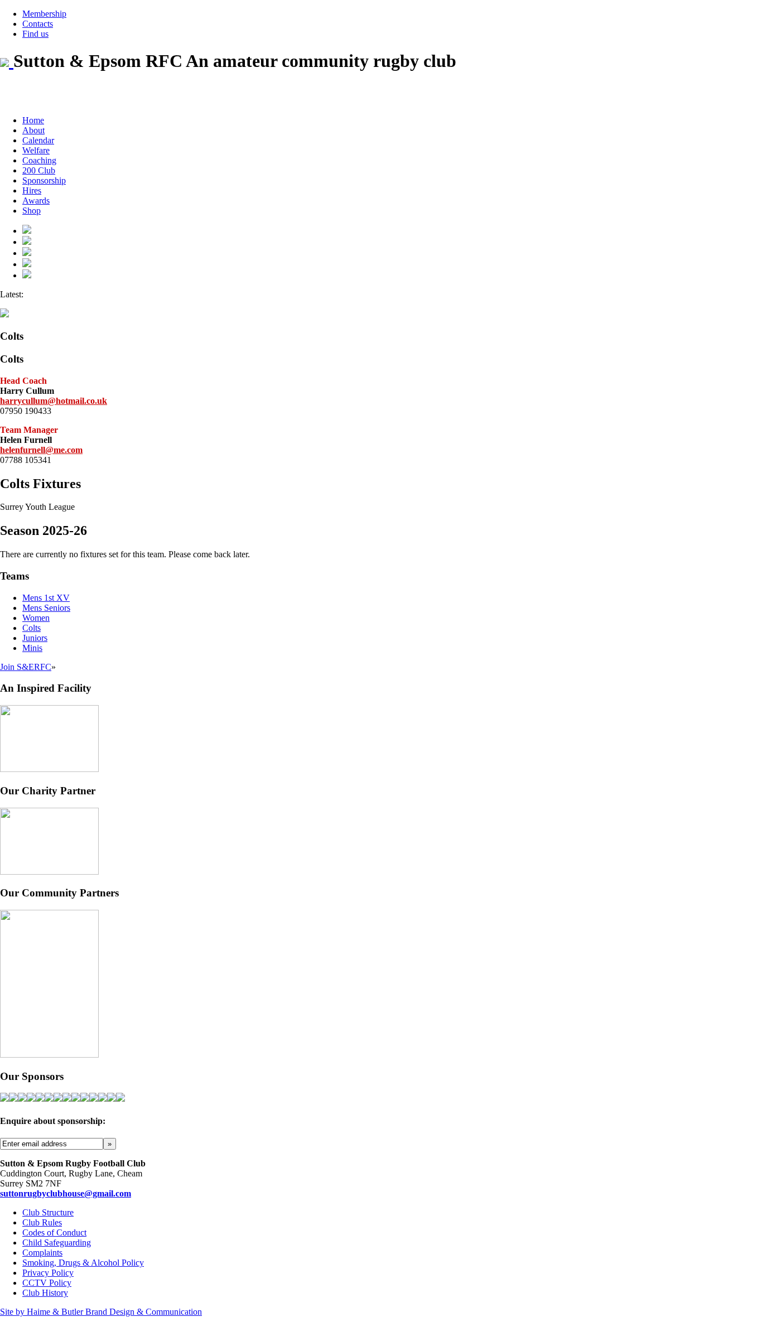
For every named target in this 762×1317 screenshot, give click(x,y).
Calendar (38, 140)
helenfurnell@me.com (41, 450)
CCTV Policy (46, 1282)
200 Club (38, 170)
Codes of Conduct (54, 1232)
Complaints (42, 1252)
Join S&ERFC (25, 667)
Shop (31, 210)
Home (33, 120)
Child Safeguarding (56, 1242)
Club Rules (42, 1222)
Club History (45, 1292)
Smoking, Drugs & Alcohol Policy (83, 1262)
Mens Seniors (46, 607)
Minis (32, 648)
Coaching (39, 160)
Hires (31, 190)
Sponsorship (44, 180)
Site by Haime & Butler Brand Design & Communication (101, 1311)
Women (36, 618)
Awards (36, 200)
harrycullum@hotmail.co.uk (53, 401)
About (33, 130)
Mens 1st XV (46, 597)
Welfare (36, 150)
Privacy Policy (48, 1272)
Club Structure (48, 1212)
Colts (31, 628)
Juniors (34, 638)
